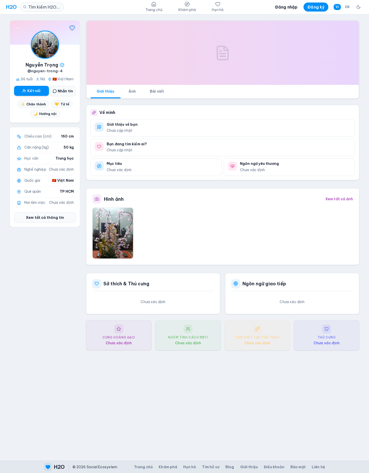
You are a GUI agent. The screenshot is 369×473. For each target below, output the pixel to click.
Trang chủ (143, 467)
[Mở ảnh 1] (112, 233)
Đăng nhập (286, 7)
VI (337, 7)
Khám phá (168, 467)
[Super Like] (72, 28)
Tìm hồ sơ (210, 467)
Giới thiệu (105, 91)
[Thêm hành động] (17, 28)
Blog (229, 467)
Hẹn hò (189, 467)
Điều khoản (274, 467)
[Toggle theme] (358, 7)
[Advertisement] (222, 401)
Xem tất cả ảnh (339, 199)
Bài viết (157, 91)
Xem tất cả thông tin (45, 217)
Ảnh (132, 91)
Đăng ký (316, 7)
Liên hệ (318, 467)
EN (347, 7)
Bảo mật (298, 467)
